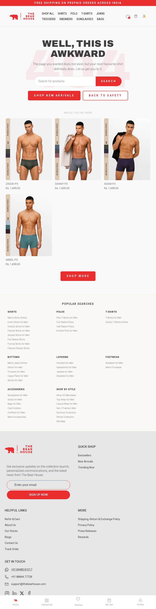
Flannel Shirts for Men (19, 330)
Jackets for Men (65, 371)
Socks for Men (15, 399)
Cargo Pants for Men (18, 376)
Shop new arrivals (54, 95)
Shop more (78, 275)
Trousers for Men (16, 371)
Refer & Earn (12, 519)
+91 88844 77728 (21, 576)
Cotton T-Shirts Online (117, 322)
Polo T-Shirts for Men (67, 317)
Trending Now (86, 467)
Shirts (62, 13)
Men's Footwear (113, 367)
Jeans (100, 13)
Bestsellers (84, 455)
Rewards (83, 537)
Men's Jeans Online (17, 363)
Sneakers (66, 19)
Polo (74, 13)
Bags (100, 19)
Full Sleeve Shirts (16, 339)
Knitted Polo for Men (67, 330)
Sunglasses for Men (18, 395)
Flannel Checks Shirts (18, 348)
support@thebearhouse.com (28, 584)
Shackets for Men (65, 376)
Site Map (61, 421)
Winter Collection (65, 417)
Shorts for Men (15, 380)
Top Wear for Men (65, 399)
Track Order (12, 549)
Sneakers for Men (114, 363)
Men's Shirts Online (17, 317)
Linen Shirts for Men (18, 322)
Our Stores (11, 530)
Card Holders (14, 408)
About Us (10, 525)
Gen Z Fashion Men (66, 408)
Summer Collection (66, 412)
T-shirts (86, 13)
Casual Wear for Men (67, 404)
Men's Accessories (17, 417)
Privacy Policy (86, 525)
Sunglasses (84, 19)
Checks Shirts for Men (19, 326)
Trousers (49, 19)
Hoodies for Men (65, 363)
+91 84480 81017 (21, 569)
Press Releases (87, 530)
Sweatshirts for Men (67, 367)
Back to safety (105, 95)
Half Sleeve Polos (65, 326)
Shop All (48, 13)
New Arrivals (85, 461)
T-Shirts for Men (114, 317)
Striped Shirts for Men (19, 335)
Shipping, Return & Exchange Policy (99, 519)
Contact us (11, 542)
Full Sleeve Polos (65, 322)
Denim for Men (15, 367)
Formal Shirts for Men (19, 344)
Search (108, 81)
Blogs (8, 537)
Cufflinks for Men (16, 412)
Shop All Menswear (66, 395)
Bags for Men (14, 404)
